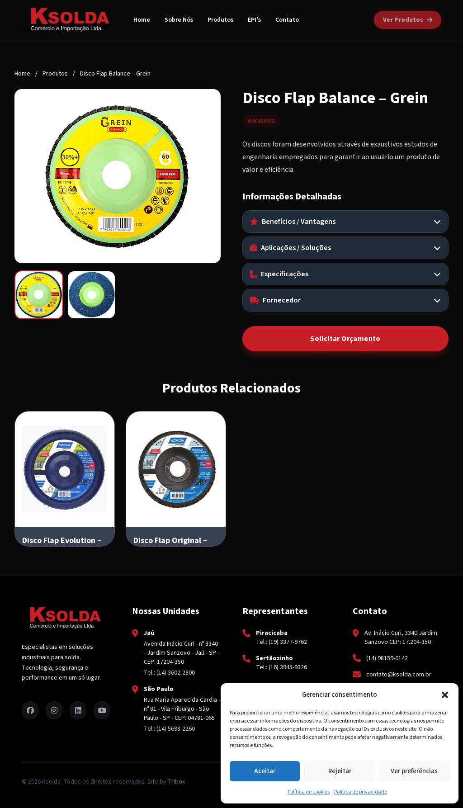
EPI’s (254, 19)
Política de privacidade (360, 792)
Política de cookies (309, 792)
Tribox (176, 781)
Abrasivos (261, 120)
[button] (444, 694)
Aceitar (264, 771)
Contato (287, 19)
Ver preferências (414, 771)
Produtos (220, 19)
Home (141, 19)
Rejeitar (339, 771)
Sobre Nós (179, 19)
